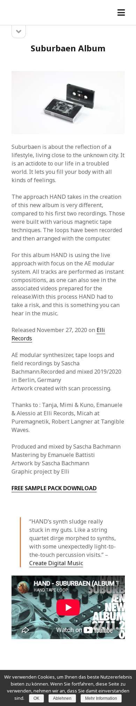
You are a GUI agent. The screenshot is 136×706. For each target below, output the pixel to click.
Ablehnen (62, 698)
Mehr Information (101, 698)
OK (36, 698)
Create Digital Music (56, 563)
